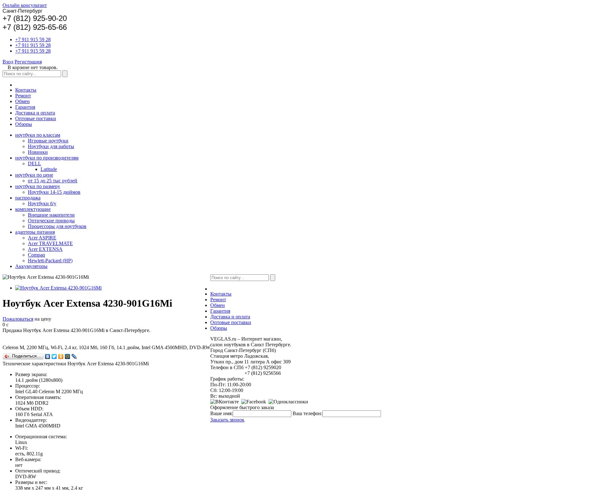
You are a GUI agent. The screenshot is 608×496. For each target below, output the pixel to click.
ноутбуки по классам (37, 135)
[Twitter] (54, 356)
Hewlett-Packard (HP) (50, 260)
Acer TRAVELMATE (50, 243)
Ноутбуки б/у (42, 203)
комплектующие (33, 209)
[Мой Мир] (67, 356)
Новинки (38, 152)
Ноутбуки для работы (51, 146)
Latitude (49, 169)
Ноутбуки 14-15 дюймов (54, 192)
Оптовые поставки (35, 118)
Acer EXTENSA (45, 249)
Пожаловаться (18, 319)
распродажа (28, 197)
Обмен (22, 101)
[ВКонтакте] (47, 356)
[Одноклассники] (61, 356)
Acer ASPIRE (42, 237)
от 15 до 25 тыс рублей (52, 180)
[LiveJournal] (74, 356)
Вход (8, 61)
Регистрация (28, 61)
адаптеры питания (35, 232)
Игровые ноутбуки (48, 140)
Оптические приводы (51, 220)
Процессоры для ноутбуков (57, 226)
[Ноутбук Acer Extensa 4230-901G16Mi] (58, 287)
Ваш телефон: (307, 413)
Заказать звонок (227, 419)
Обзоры (23, 124)
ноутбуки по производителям (47, 157)
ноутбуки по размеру (37, 186)
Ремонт (23, 95)
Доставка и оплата (35, 112)
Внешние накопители (51, 215)
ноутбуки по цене (34, 175)
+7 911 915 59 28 (33, 39)
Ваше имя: (221, 413)
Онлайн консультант (25, 5)
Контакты (25, 90)
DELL (34, 163)
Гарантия (25, 107)
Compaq (36, 255)
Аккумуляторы (31, 266)
